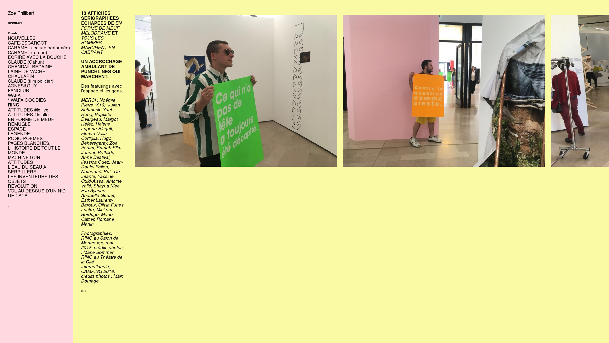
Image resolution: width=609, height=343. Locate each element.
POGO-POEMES (25, 138)
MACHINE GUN (24, 157)
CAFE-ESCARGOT (27, 42)
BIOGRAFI (15, 23)
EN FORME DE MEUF (31, 119)
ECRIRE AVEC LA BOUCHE (37, 57)
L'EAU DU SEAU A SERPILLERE (27, 169)
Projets (13, 33)
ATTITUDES (20, 162)
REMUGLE (19, 124)
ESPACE (17, 128)
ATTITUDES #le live (28, 109)
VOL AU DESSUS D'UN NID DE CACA (37, 192)
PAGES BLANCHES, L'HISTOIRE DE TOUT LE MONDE (34, 148)
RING (13, 104)
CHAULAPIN (21, 76)
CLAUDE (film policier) (30, 80)
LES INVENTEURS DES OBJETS (33, 178)
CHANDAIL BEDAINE (30, 66)
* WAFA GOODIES (27, 99)
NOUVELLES (22, 38)
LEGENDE (19, 133)
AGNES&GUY (22, 85)
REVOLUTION (22, 185)
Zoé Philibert (21, 12)
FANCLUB (18, 90)
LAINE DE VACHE (26, 71)
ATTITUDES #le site (28, 114)
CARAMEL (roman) (27, 52)
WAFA (14, 95)
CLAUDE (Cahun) (26, 61)
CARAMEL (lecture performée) (39, 47)
